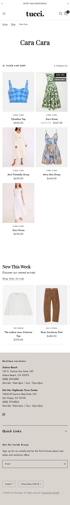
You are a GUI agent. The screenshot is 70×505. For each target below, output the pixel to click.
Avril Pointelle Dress (18, 174)
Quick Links (11, 431)
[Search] (60, 13)
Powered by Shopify (50, 492)
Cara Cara (18, 115)
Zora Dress (52, 119)
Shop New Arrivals (13, 278)
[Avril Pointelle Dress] (18, 147)
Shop (13, 24)
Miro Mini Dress (51, 174)
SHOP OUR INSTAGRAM (35, 3)
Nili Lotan (51, 328)
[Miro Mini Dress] (52, 147)
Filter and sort (16, 65)
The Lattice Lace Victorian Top (18, 334)
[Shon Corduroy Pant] (52, 305)
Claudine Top (18, 119)
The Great (18, 328)
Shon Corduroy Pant (52, 332)
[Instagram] (6, 414)
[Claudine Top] (18, 92)
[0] (65, 13)
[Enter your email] (64, 464)
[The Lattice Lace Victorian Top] (18, 305)
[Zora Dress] (52, 92)
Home (4, 24)
